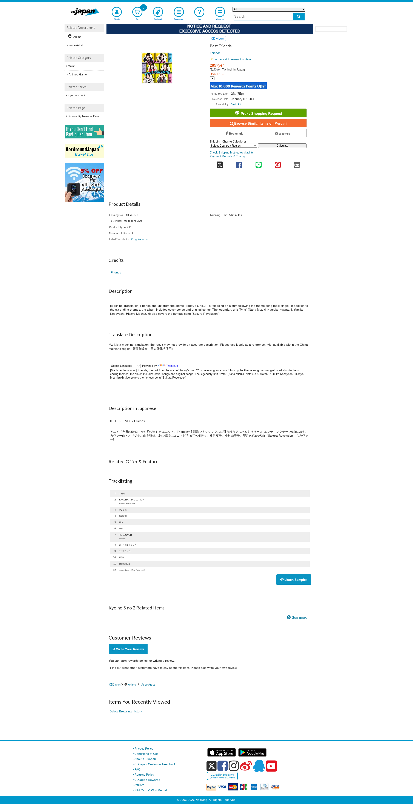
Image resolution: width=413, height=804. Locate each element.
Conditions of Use (146, 753)
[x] (211, 766)
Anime (132, 684)
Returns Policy (144, 774)
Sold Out (237, 104)
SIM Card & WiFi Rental (150, 790)
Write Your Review (129, 649)
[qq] (259, 766)
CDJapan (114, 684)
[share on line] (258, 163)
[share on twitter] (220, 163)
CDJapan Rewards (147, 779)
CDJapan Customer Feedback (155, 764)
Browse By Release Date (83, 116)
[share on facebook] (239, 163)
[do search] (299, 16)
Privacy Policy (143, 748)
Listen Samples (295, 580)
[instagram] (234, 766)
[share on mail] (297, 163)
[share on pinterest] (277, 163)
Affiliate (139, 785)
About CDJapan (145, 759)
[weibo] (246, 766)
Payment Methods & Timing (227, 156)
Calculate (282, 145)
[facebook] (222, 766)
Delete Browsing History (125, 711)
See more (299, 617)
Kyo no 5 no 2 (76, 95)
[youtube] (271, 766)
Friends (215, 53)
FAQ (137, 769)
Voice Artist (148, 684)
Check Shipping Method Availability (232, 152)
